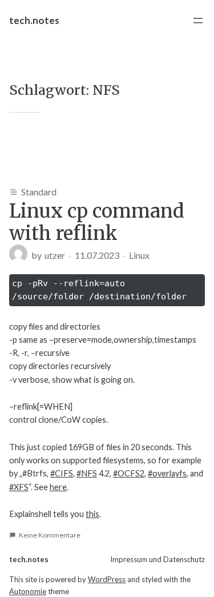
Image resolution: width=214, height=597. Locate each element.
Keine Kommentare (49, 535)
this (92, 514)
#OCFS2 (128, 473)
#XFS (19, 487)
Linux (139, 255)
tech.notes (34, 20)
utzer (55, 255)
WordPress (107, 579)
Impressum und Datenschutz (157, 559)
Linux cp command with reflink (96, 222)
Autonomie (27, 591)
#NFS (86, 473)
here (58, 487)
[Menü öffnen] (198, 20)
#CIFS (61, 473)
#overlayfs (167, 473)
